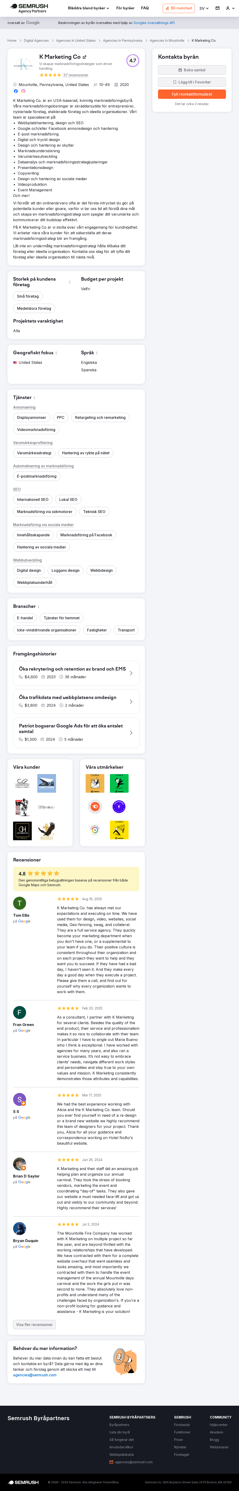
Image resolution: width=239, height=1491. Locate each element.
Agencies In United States (76, 40)
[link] (125, 8)
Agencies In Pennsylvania (122, 40)
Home (12, 40)
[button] (204, 8)
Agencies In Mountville (167, 40)
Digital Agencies (36, 40)
